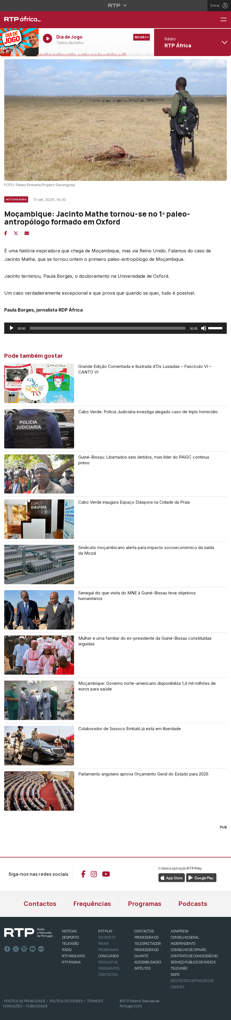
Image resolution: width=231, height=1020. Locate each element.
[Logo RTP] (28, 933)
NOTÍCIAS (69, 931)
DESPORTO (70, 937)
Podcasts (192, 903)
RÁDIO (67, 949)
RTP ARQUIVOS (73, 956)
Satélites (142, 968)
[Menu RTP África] (225, 20)
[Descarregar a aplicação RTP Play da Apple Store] (171, 877)
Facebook (7, 949)
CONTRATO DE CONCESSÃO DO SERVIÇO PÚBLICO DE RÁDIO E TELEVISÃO (194, 962)
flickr (41, 949)
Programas (144, 903)
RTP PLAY (105, 931)
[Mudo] (203, 328)
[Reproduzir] (11, 328)
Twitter (16, 949)
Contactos (40, 903)
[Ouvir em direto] (19, 42)
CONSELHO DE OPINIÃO (188, 949)
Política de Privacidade (24, 1001)
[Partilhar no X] (16, 233)
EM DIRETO (106, 937)
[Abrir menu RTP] (115, 5)
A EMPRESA (179, 931)
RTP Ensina (71, 962)
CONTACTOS (144, 931)
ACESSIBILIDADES (147, 962)
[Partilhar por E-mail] (27, 233)
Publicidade (37, 1006)
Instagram (24, 949)
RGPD (175, 974)
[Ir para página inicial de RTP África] (19, 19)
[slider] (216, 328)
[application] (115, 328)
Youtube (33, 949)
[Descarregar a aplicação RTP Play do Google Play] (201, 877)
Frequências (92, 903)
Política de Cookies (66, 1001)
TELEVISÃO (70, 943)
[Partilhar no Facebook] (5, 233)
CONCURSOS (108, 956)
